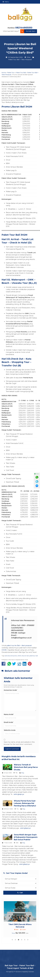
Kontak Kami (30, 31)
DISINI (4, 650)
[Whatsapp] (37, 477)
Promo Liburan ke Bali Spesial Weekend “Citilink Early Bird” (20, 48)
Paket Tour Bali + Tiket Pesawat (20, 59)
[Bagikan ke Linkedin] (25, 665)
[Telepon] (37, 481)
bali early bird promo (11, 655)
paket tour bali (33, 655)
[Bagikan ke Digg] (19, 665)
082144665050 (23, 27)
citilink (19, 655)
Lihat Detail (22, 911)
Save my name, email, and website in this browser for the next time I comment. (19, 743)
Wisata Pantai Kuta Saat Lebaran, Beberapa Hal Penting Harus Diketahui (25, 803)
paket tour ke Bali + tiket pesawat (19, 645)
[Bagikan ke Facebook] (4, 665)
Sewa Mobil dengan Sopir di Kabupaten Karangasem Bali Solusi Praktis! (26, 837)
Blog (22, 773)
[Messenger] (37, 485)
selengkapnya (19, 794)
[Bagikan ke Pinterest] (30, 665)
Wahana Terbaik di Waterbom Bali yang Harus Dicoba (26, 767)
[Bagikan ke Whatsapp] (9, 665)
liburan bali (25, 655)
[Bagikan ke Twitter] (14, 665)
